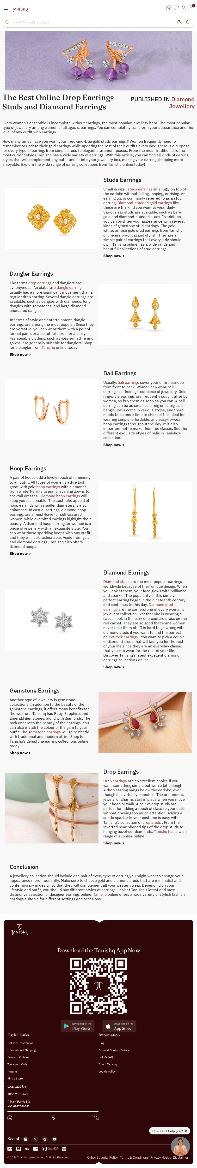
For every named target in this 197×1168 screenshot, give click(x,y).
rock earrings (127, 636)
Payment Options (18, 1057)
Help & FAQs (106, 1057)
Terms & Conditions (134, 1157)
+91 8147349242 (18, 1106)
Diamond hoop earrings (60, 495)
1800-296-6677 (17, 1094)
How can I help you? (168, 1131)
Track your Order (17, 1064)
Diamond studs (116, 581)
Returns (12, 1071)
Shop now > (114, 256)
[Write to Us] (53, 1118)
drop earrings (40, 282)
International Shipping (21, 1050)
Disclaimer (180, 1157)
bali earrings (129, 382)
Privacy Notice (160, 1157)
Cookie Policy (106, 1071)
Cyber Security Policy (102, 1157)
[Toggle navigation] (7, 9)
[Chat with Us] (96, 1118)
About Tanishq (107, 1064)
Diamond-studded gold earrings (145, 202)
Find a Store (15, 1078)
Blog (101, 1043)
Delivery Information (20, 1043)
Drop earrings (115, 780)
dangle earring (69, 287)
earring (110, 198)
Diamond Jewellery (182, 102)
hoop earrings (48, 486)
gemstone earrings (45, 731)
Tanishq (115, 164)
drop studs (152, 822)
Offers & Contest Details (113, 1050)
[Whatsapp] (9, 1118)
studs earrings (140, 189)
